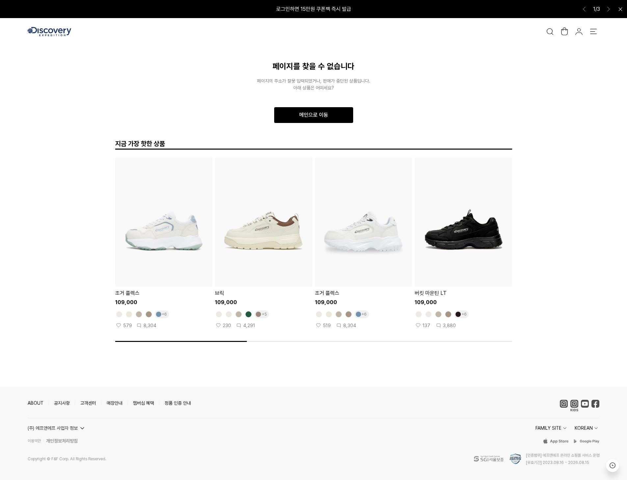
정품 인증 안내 (178, 403)
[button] (57, 428)
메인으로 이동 (313, 115)
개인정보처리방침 (62, 441)
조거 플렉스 (127, 293)
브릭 (219, 293)
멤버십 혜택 (143, 403)
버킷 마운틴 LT (431, 293)
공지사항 (62, 403)
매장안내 (114, 403)
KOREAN (584, 428)
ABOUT (35, 403)
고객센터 (88, 403)
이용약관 (34, 441)
